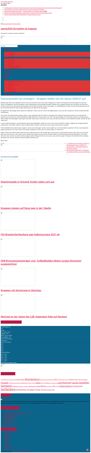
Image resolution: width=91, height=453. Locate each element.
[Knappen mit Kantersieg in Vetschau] (18, 285)
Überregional (12, 90)
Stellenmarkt (8, 95)
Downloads (7, 437)
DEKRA (75, 379)
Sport (5, 78)
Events (6, 424)
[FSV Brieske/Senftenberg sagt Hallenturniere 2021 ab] (18, 229)
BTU (55, 379)
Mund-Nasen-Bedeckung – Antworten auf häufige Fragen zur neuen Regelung (78, 151)
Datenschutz (8, 434)
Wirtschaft (11, 83)
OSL (54, 386)
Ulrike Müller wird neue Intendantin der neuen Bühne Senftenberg (24, 9)
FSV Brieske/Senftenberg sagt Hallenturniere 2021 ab (30, 234)
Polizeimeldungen (13, 84)
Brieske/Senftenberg (49, 379)
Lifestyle (10, 86)
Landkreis (47, 383)
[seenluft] (4, 400)
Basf (23, 379)
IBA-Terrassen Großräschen (12, 414)
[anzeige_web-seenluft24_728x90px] (33, 44)
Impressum (7, 435)
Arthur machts (12, 91)
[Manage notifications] (87, 449)
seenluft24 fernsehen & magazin (19, 28)
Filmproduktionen (13, 68)
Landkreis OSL (54, 383)
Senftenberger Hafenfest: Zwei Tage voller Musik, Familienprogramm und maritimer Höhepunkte (33, 8)
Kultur (6, 76)
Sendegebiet (11, 61)
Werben (6, 439)
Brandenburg (32, 379)
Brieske (41, 379)
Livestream (7, 49)
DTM (79, 379)
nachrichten (11, 52)
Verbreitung (11, 63)
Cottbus (71, 379)
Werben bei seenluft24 (14, 66)
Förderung (11, 383)
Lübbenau (26, 386)
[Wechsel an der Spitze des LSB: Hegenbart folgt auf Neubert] (18, 312)
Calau (66, 379)
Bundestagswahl (61, 379)
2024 (7, 379)
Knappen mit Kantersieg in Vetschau (21, 290)
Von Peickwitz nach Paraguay (16, 81)
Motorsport (32, 386)
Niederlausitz (49, 386)
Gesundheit (11, 88)
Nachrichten (8, 71)
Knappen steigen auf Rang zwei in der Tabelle (26, 208)
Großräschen (23, 383)
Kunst (42, 383)
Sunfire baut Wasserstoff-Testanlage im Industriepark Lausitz (22, 14)
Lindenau (21, 386)
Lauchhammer (64, 382)
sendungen (11, 56)
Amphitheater (8, 419)
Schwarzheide (77, 386)
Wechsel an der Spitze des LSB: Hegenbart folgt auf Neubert (34, 316)
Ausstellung (18, 379)
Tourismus (7, 74)
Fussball (4, 382)
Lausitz (75, 382)
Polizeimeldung (65, 386)
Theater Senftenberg (10, 421)
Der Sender (7, 58)
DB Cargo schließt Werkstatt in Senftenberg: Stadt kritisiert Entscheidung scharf (28, 13)
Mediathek (7, 51)
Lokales (6, 73)
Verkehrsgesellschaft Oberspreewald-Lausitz (17, 412)
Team (9, 64)
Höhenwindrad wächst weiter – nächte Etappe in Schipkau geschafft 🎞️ (25, 11)
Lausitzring (15, 386)
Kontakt (6, 440)
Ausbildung (11, 379)
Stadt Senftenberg (9, 416)
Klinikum (29, 383)
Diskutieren (7, 422)
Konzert (33, 383)
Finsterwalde (84, 379)
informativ (11, 54)
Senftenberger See (23, 390)
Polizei (57, 386)
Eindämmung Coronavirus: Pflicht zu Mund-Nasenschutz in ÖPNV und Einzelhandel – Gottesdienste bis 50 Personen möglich (78, 146)
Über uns (10, 59)
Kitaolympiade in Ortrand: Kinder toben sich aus (27, 181)
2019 (2, 379)
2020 (4, 379)
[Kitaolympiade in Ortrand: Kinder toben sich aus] (18, 177)
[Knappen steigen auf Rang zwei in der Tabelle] (18, 203)
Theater (37, 390)
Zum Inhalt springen (7, 1)
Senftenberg (8, 389)
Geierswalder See (9, 417)
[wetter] (14, 369)
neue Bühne (41, 386)
